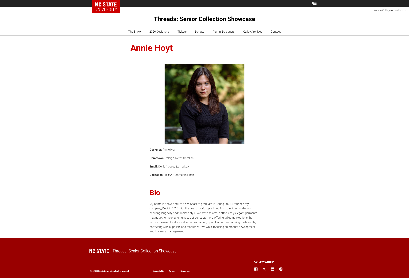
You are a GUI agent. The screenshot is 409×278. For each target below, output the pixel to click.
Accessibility (158, 271)
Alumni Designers (224, 31)
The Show (134, 31)
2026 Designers (159, 31)
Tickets (182, 31)
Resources (185, 271)
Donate (199, 31)
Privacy (172, 271)
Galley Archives (252, 31)
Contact (276, 31)
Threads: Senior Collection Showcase (204, 19)
